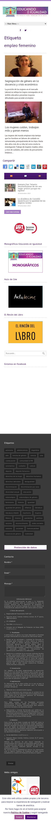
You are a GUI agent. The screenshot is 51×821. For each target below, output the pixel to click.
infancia (28, 508)
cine (41, 455)
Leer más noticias (12, 212)
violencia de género (13, 534)
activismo (9, 450)
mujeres (38, 513)
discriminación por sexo (30, 487)
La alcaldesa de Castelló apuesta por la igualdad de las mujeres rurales (31, 201)
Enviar (10, 763)
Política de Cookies (20, 812)
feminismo (10, 502)
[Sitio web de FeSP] (25, 235)
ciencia (33, 455)
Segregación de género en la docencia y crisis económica (22, 83)
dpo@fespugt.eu (11, 629)
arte (7, 455)
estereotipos (10, 497)
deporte (9, 471)
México (8, 518)
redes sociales (37, 523)
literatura (38, 508)
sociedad (19, 528)
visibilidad (29, 534)
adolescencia (22, 450)
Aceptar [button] (19, 817)
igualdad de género (13, 508)
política (39, 518)
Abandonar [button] (31, 817)
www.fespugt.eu (17, 624)
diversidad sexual (12, 492)
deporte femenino (23, 471)
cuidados (22, 466)
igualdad (31, 502)
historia (21, 502)
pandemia (28, 518)
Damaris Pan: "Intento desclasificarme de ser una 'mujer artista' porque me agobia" (30, 187)
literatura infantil (12, 513)
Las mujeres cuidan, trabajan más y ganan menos (22, 129)
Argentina (35, 450)
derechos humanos (33, 476)
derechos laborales (13, 481)
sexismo (9, 528)
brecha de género (19, 455)
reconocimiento (22, 523)
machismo (27, 513)
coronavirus (10, 466)
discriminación (11, 487)
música (18, 518)
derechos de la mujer (14, 476)
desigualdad (29, 481)
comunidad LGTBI (26, 461)
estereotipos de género (28, 497)
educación (27, 492)
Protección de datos (25, 547)
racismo (9, 523)
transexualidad (33, 528)
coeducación (10, 461)
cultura (32, 466)
